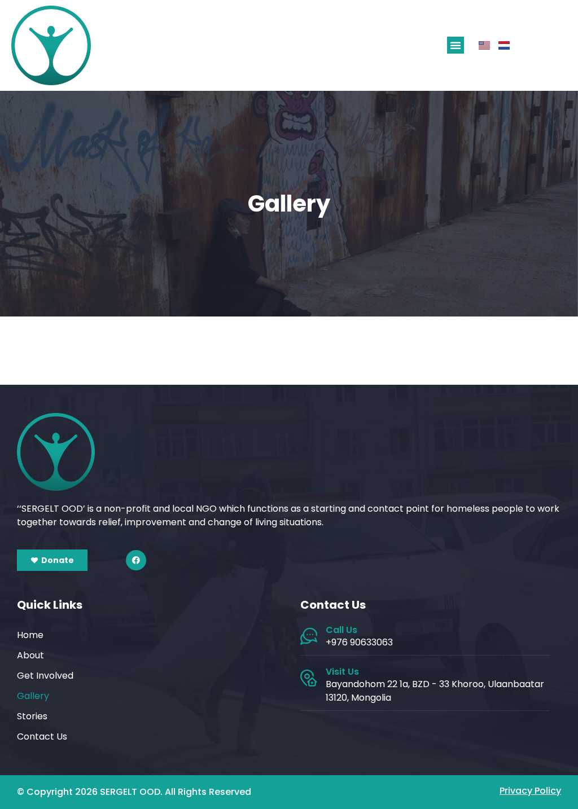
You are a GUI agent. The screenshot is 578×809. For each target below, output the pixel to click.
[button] (455, 45)
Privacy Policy (530, 790)
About (30, 655)
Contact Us (42, 736)
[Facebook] (136, 560)
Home (30, 634)
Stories (32, 716)
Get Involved (45, 675)
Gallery (33, 695)
